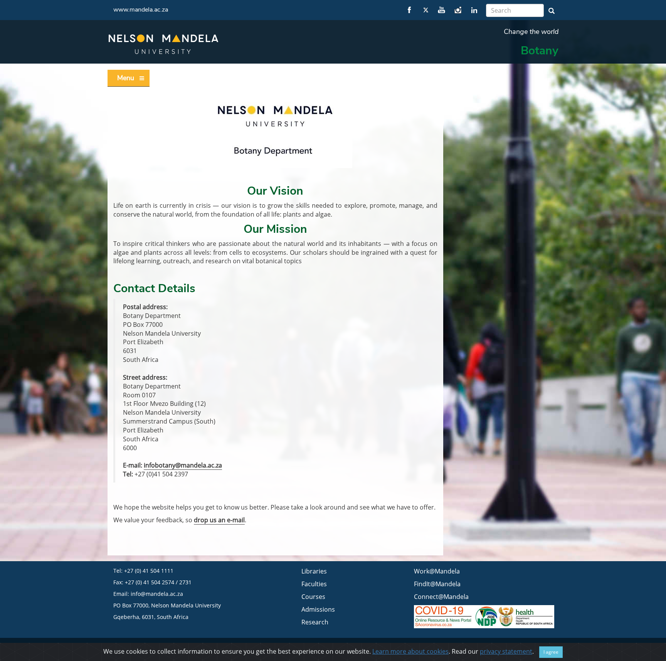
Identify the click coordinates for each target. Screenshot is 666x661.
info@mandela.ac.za (157, 593)
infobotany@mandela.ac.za (183, 465)
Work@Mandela (437, 571)
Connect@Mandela (441, 596)
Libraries (314, 571)
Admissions (318, 609)
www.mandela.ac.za (140, 9)
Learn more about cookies (410, 651)
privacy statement (506, 651)
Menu (125, 77)
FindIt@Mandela (437, 584)
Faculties (314, 584)
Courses (313, 596)
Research (314, 622)
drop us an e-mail (219, 520)
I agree (550, 652)
